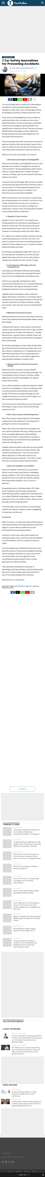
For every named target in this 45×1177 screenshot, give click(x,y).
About (11, 1171)
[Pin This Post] (24, 99)
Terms (34, 1171)
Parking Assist (8, 588)
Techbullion (19, 580)
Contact (19, 1171)
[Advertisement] (22, 29)
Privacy (26, 1171)
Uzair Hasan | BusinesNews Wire (23, 68)
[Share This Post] (15, 99)
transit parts (24, 203)
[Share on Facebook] (10, 99)
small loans (24, 538)
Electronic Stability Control (27, 586)
